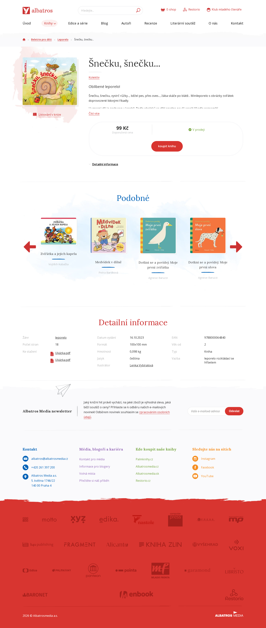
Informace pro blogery (94, 466)
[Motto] (49, 519)
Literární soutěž (182, 23)
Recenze (150, 23)
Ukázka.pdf (62, 353)
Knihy (49, 23)
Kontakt (237, 23)
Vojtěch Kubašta (58, 264)
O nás (213, 23)
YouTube (207, 476)
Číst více (94, 113)
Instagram (208, 459)
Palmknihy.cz (144, 459)
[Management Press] (236, 519)
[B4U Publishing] (38, 544)
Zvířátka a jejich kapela (59, 254)
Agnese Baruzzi (158, 278)
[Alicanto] (117, 544)
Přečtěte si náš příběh (94, 481)
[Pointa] (126, 570)
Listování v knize (50, 115)
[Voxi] (236, 544)
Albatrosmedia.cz (147, 466)
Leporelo (63, 39)
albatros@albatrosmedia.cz (49, 459)
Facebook (207, 467)
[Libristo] (234, 570)
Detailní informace (105, 164)
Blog (104, 23)
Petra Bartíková (108, 272)
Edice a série (78, 23)
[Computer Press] (175, 519)
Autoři (126, 23)
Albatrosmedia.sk (147, 474)
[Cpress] (205, 519)
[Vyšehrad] (205, 544)
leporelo (61, 338)
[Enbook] (136, 595)
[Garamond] (197, 570)
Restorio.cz (143, 481)
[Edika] (109, 519)
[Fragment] (80, 544)
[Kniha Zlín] (160, 544)
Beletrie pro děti (41, 39)
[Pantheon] (93, 570)
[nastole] (143, 519)
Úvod (27, 23)
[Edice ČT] (30, 570)
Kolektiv (94, 77)
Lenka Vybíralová (141, 365)
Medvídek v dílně (108, 262)
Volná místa (87, 474)
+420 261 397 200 (43, 467)
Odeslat (234, 411)
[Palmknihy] (61, 570)
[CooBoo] (25, 519)
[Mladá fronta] (160, 570)
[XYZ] (78, 519)
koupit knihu (167, 146)
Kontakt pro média (92, 459)
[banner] (38, 10)
